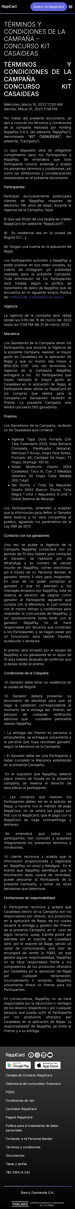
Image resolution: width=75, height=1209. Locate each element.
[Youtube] (50, 1055)
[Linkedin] (43, 1055)
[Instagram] (37, 1055)
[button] (70, 7)
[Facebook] (31, 1055)
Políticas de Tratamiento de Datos (36, 297)
